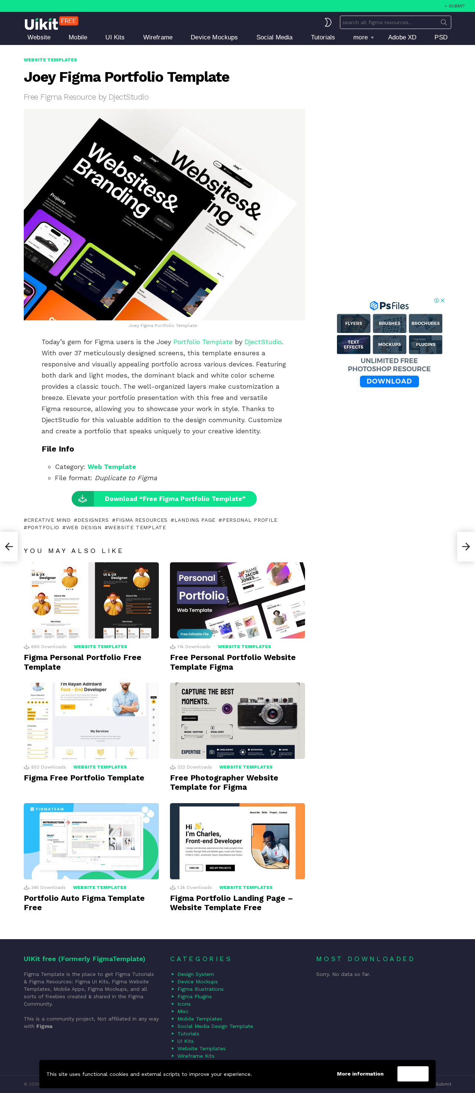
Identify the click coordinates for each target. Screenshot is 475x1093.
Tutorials (323, 37)
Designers (93, 520)
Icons (184, 1004)
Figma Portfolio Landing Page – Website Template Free (231, 902)
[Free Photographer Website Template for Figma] (237, 721)
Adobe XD (402, 37)
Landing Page (195, 520)
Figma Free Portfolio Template (84, 777)
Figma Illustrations (200, 989)
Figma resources (142, 520)
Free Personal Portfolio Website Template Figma (233, 662)
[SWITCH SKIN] (328, 22)
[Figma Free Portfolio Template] (91, 721)
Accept (413, 1074)
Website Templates (100, 646)
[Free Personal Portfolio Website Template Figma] (237, 600)
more (360, 37)
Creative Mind (49, 520)
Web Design (84, 527)
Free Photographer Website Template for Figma (224, 782)
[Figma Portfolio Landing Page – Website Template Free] (237, 841)
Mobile (78, 37)
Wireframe (158, 37)
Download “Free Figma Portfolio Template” (175, 498)
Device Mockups (214, 37)
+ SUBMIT (455, 6)
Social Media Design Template (215, 1026)
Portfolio (43, 527)
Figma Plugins (194, 996)
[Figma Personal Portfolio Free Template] (91, 600)
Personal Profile (250, 520)
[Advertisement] (389, 167)
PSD (441, 37)
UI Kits (115, 37)
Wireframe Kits (195, 1056)
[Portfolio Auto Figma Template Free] (91, 841)
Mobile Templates (199, 1019)
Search (443, 24)
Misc (183, 1011)
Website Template (137, 527)
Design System (195, 974)
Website (38, 37)
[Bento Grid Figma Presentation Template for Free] (9, 547)
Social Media (274, 37)
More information (360, 1074)
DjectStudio (263, 342)
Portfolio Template (203, 342)
